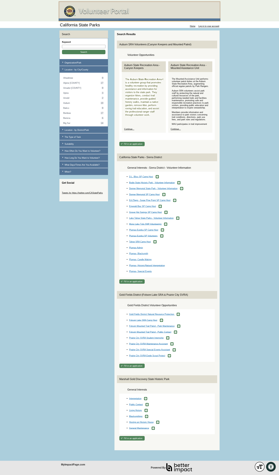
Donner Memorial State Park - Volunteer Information (153, 188)
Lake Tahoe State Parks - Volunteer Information (151, 218)
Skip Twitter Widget (71, 190)
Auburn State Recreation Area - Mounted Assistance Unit (188, 66)
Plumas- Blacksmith (138, 253)
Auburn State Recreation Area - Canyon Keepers (142, 66)
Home (192, 26)
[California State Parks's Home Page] (139, 11)
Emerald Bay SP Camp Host (142, 206)
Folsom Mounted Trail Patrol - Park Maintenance (152, 326)
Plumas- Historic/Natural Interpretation (147, 265)
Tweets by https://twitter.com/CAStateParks (82, 193)
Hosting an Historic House (141, 422)
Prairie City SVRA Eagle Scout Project (147, 355)
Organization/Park (72, 62)
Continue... (129, 129)
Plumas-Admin (136, 247)
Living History (135, 410)
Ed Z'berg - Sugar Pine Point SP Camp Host (149, 200)
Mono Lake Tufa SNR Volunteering (145, 224)
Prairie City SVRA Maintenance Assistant (148, 343)
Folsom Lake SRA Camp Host (143, 320)
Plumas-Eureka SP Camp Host (143, 230)
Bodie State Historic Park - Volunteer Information (152, 182)
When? (67, 172)
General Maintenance (139, 428)
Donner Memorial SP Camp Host (144, 194)
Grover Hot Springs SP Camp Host (145, 212)
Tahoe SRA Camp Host (140, 241)
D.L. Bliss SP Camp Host (141, 176)
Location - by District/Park (76, 130)
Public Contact (136, 404)
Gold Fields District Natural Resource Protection (152, 314)
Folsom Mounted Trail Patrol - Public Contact (150, 332)
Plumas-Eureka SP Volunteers (143, 236)
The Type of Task (72, 137)
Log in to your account (208, 26)
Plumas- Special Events (140, 271)
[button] (83, 52)
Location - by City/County (76, 69)
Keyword (66, 42)
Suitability (69, 144)
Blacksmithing (135, 416)
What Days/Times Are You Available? (81, 165)
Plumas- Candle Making (140, 259)
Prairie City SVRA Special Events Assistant (149, 349)
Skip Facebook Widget (72, 197)
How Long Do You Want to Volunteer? (82, 158)
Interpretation (135, 398)
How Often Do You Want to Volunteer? (82, 151)
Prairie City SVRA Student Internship (146, 338)
